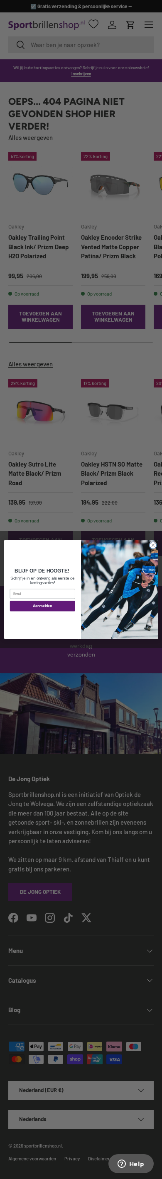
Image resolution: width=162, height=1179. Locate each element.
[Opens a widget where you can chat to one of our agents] (131, 1164)
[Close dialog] (153, 545)
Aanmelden (42, 606)
